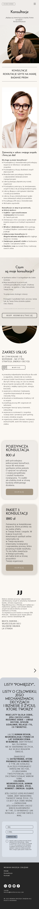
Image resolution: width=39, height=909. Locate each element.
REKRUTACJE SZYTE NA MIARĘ (19, 74)
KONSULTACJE (19, 71)
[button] (35, 671)
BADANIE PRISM (19, 78)
